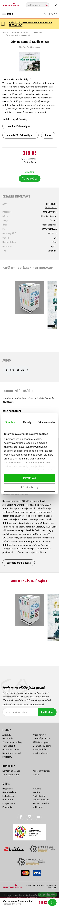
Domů (5, 32)
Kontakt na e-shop (11, 770)
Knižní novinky (39, 734)
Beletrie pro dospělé (20, 32)
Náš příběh (7, 788)
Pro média (7, 806)
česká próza (51, 207)
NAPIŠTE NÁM (49, 894)
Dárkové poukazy (41, 738)
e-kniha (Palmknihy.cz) (19, 126)
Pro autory (7, 799)
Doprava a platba (10, 749)
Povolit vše (29, 477)
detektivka (51, 203)
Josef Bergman (49, 224)
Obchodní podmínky (12, 742)
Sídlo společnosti (10, 774)
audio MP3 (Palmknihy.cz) (20, 135)
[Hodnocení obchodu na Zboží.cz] (13, 848)
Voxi (55, 242)
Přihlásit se (47, 712)
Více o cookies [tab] (47, 422)
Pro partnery (8, 803)
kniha (48, 135)
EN (56, 4)
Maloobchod (8, 796)
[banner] (17, 4)
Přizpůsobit (27, 487)
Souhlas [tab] (10, 422)
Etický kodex (39, 796)
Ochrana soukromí (42, 745)
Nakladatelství (9, 792)
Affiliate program (41, 742)
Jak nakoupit (8, 745)
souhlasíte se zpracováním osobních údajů (23, 703)
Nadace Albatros (41, 799)
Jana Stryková (50, 211)
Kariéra (36, 792)
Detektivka (37, 32)
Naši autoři (7, 738)
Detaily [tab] (27, 422)
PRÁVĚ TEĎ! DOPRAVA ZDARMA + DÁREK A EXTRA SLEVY (30, 23)
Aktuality (6, 734)
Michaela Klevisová (29, 47)
